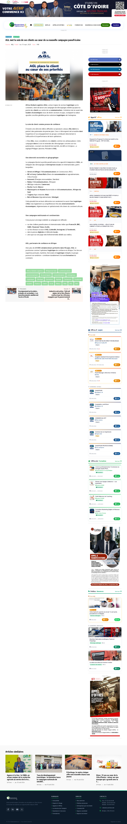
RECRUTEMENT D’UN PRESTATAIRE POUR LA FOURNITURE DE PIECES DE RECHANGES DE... (103, 169)
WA (118, 619)
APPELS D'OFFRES (58, 25)
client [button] (45, 284)
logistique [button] (30, 279)
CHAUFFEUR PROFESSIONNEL (104, 445)
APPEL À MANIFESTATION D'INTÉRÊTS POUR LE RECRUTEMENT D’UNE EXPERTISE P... (104, 196)
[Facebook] (8, 809)
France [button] (37, 284)
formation (70, 255)
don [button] (76, 284)
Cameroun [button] (67, 279)
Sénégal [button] (40, 279)
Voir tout (117, 117)
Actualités (56, 800)
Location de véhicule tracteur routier (101, 662)
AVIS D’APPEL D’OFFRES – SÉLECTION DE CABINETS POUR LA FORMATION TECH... (102, 225)
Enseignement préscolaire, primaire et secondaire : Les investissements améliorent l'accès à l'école (28, 294)
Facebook (71, 230)
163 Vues (9, 782)
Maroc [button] (58, 284)
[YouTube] (17, 809)
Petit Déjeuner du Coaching (103, 496)
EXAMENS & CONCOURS (92, 25)
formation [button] (49, 279)
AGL (12, 44)
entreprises (51, 165)
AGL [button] (70, 284)
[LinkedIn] (12, 809)
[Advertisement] (13, 136)
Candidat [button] (116, 25)
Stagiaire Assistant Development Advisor (107, 357)
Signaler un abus (116, 821)
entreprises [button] (71, 275)
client (35, 110)
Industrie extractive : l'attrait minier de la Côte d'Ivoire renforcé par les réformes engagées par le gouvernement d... (59, 295)
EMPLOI (47, 25)
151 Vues (68, 779)
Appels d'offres (57, 806)
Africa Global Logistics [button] (35, 271)
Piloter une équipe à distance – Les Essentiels (106, 482)
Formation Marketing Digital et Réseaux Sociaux (107, 510)
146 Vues (39, 784)
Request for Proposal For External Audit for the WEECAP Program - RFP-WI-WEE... (104, 140)
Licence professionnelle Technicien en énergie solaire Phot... (107, 467)
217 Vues (98, 784)
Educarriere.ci (15, 821)
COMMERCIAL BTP (100, 418)
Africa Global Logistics (34, 105)
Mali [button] (65, 284)
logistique (70, 105)
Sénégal (55, 197)
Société (16, 37)
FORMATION (79, 25)
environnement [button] (32, 275)
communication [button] (64, 271)
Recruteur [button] (105, 25)
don (73, 129)
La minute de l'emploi (59, 808)
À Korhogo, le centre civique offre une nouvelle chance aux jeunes (78, 774)
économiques (37, 113)
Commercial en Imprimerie (103, 432)
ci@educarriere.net (108, 808)
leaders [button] (29, 284)
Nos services (81, 800)
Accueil (8, 37)
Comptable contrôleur (102, 404)
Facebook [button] (77, 279)
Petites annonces (82, 803)
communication (56, 110)
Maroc (40, 187)
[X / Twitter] (22, 809)
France (71, 224)
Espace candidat (82, 811)
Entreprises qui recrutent (84, 806)
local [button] (51, 284)
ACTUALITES (39, 25)
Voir (118, 146)
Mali (46, 195)
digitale (41, 232)
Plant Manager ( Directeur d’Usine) (105, 372)
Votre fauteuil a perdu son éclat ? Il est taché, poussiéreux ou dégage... (103, 612)
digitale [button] (58, 279)
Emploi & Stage (57, 803)
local (58, 165)
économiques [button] (46, 275)
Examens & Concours (59, 811)
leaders (29, 113)
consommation (60, 174)
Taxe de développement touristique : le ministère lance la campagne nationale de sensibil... (49, 778)
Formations (56, 813)
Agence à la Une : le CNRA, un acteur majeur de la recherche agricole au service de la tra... (18, 777)
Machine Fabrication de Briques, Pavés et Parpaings (102, 640)
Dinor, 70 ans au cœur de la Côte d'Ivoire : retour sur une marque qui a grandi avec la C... (107, 778)
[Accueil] (31, 25)
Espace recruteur (82, 813)
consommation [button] (59, 275)
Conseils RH (80, 808)
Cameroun (45, 184)
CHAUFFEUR (98, 390)
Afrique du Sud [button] (51, 271)
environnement (68, 204)
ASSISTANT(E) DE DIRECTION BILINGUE (107, 341)
